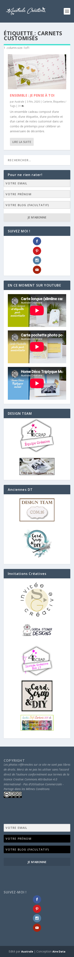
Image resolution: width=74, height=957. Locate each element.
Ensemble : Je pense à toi (32, 95)
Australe (19, 101)
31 (20, 106)
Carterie (47, 101)
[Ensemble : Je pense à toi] (37, 71)
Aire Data (58, 951)
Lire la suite (21, 142)
